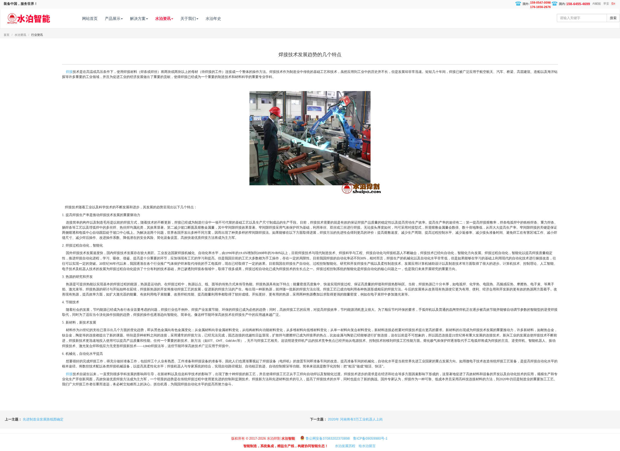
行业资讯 (37, 35)
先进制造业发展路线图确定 (43, 419)
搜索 (613, 18)
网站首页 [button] (90, 18)
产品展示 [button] (112, 18)
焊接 (69, 72)
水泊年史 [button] (213, 18)
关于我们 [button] (188, 18)
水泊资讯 (20, 35)
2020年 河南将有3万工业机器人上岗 (355, 419)
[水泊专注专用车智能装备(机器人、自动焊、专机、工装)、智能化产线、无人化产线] (28, 16)
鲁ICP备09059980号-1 (370, 438)
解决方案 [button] (138, 18)
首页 (6, 35)
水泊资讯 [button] (163, 18)
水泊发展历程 (345, 446)
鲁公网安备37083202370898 (328, 438)
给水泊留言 (367, 446)
